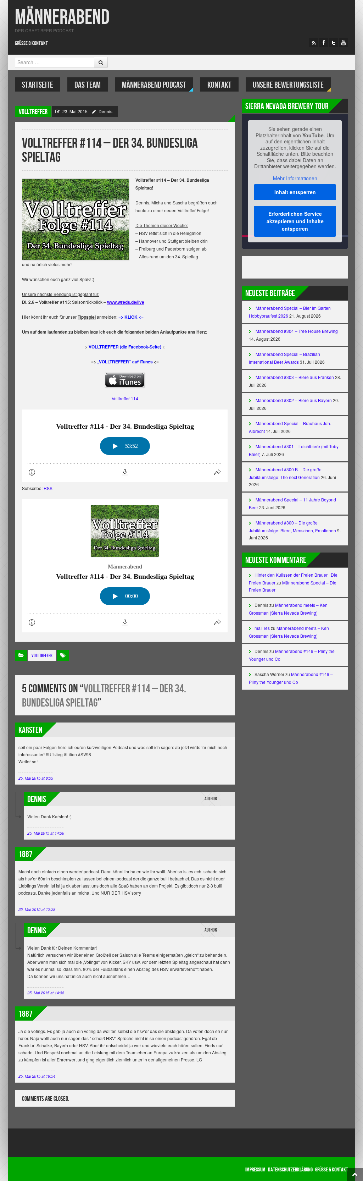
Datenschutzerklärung (290, 1169)
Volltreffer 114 (125, 398)
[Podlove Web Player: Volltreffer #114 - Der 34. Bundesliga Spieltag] (125, 446)
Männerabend (62, 17)
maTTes (262, 628)
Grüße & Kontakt (31, 43)
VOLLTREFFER (33, 112)
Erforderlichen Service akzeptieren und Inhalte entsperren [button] (295, 221)
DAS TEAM (87, 85)
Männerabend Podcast (154, 85)
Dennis (105, 111)
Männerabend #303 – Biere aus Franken (295, 377)
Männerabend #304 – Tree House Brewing (297, 331)
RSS (48, 488)
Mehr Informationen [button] (295, 178)
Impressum (255, 1169)
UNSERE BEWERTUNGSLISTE (288, 85)
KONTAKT (219, 85)
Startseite (37, 85)
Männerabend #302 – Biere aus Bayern (294, 400)
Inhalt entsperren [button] (295, 192)
